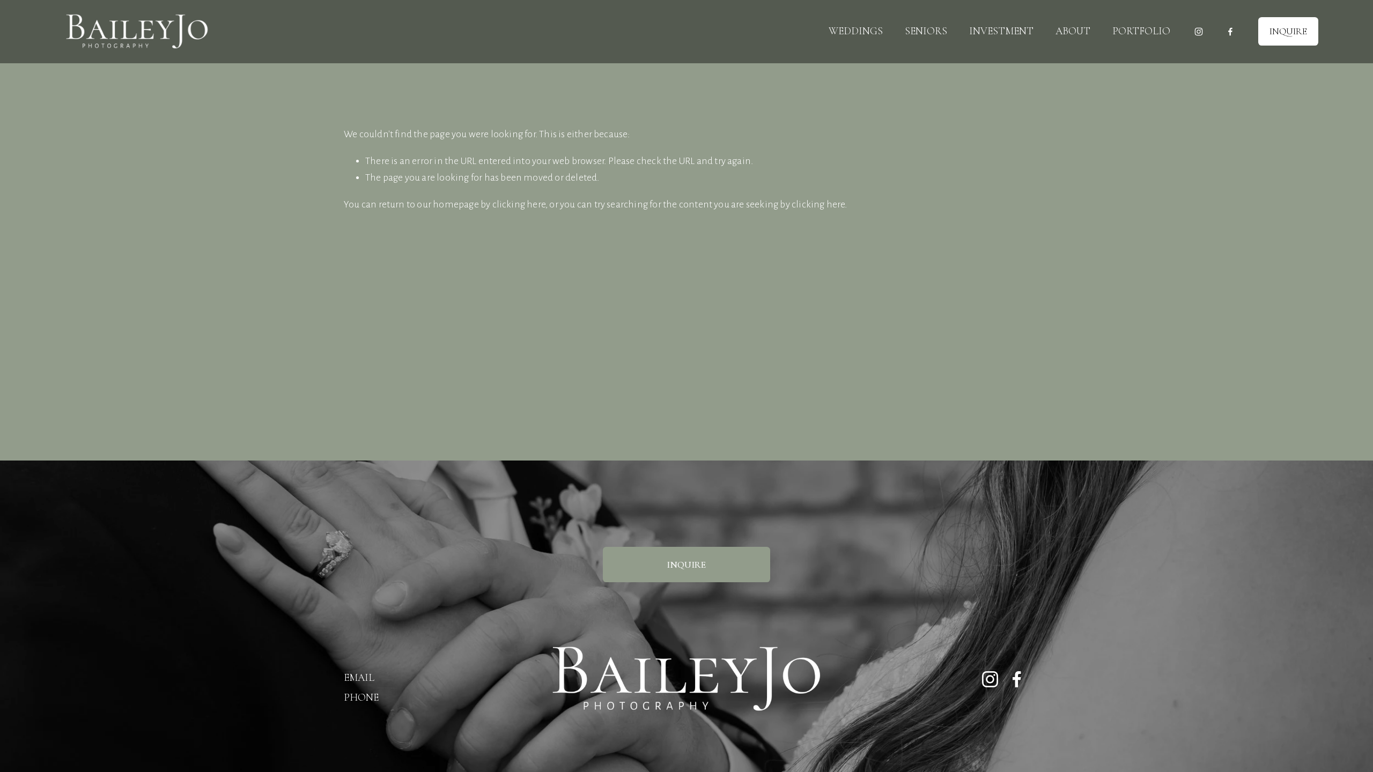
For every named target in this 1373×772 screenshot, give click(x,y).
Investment (1001, 31)
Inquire (1288, 31)
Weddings (856, 31)
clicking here (519, 204)
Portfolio (1141, 31)
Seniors (926, 31)
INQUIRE (686, 564)
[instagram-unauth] (1199, 31)
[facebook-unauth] (1230, 31)
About (1072, 31)
